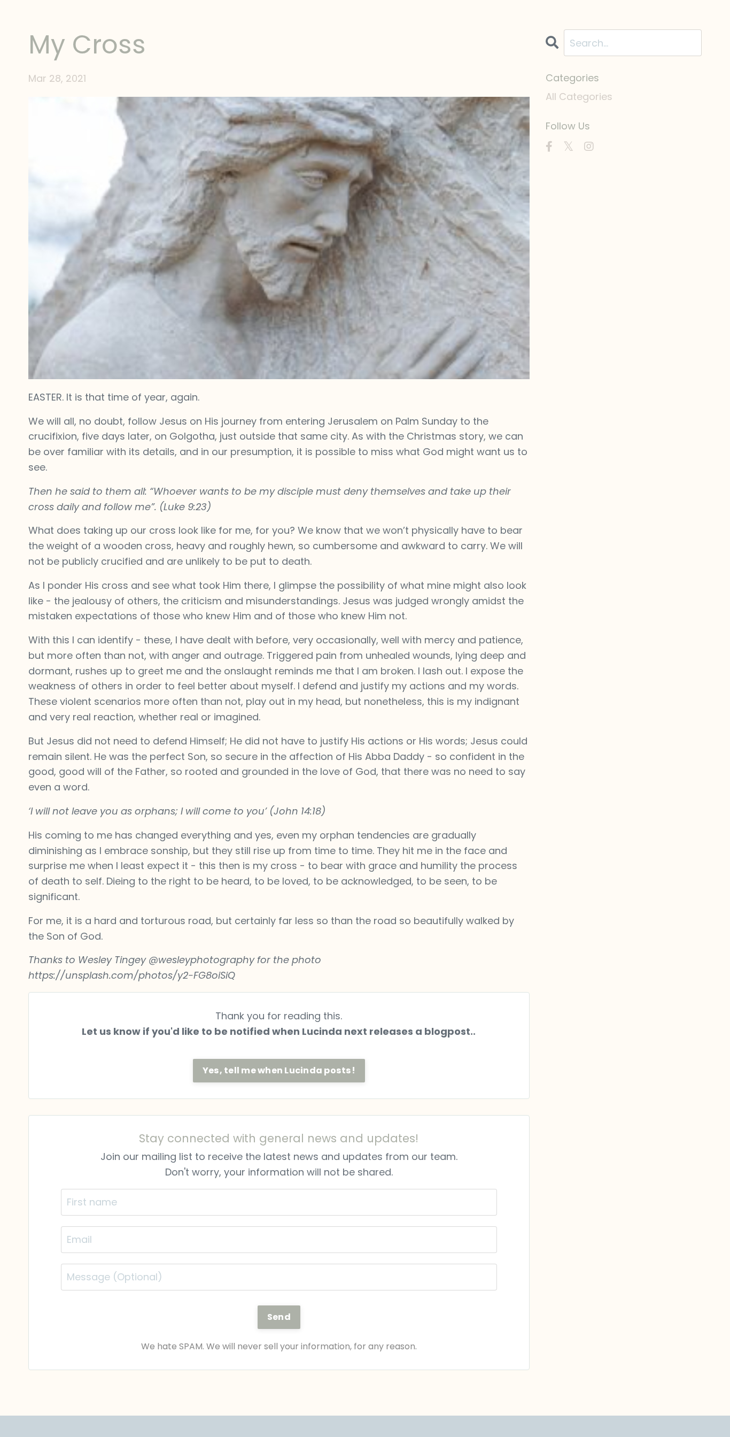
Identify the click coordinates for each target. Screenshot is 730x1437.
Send (279, 1317)
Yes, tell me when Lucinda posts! (279, 1070)
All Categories (579, 96)
